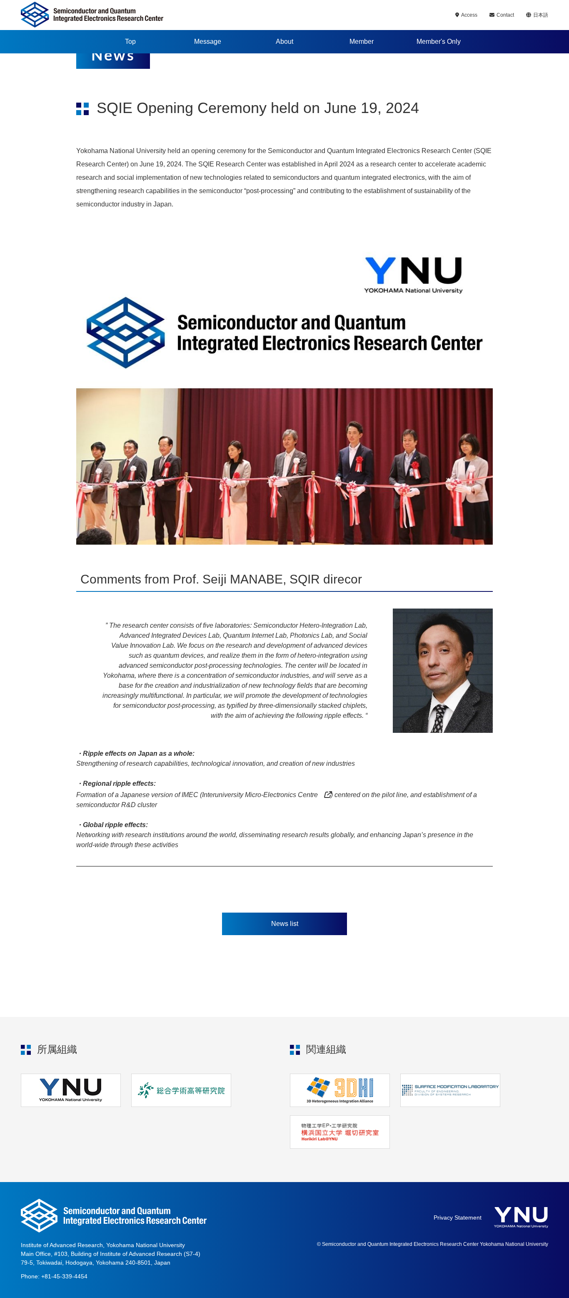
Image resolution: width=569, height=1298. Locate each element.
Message (207, 41)
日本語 (540, 15)
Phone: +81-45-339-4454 (54, 1276)
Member (361, 41)
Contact (505, 15)
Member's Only (439, 41)
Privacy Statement (458, 1217)
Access (469, 15)
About (284, 41)
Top (130, 41)
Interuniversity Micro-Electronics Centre (260, 794)
